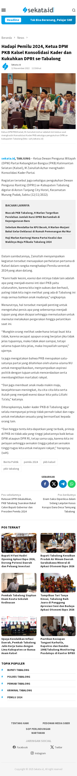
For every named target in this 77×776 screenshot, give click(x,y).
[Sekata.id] (38, 9)
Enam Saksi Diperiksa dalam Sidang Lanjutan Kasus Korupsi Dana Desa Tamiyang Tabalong (59, 503)
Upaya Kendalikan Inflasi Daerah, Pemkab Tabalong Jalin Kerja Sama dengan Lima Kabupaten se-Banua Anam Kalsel (18, 646)
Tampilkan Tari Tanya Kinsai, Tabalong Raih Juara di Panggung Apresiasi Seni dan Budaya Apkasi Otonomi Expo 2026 (57, 602)
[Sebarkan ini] (45, 484)
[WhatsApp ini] (72, 484)
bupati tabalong (18, 670)
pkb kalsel (49, 462)
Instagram (40, 753)
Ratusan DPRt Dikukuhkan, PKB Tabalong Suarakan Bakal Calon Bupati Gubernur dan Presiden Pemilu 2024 (18, 503)
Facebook (22, 747)
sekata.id (8, 158)
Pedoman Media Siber (56, 723)
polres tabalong (18, 676)
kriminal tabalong (19, 690)
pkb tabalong (11, 468)
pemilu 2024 (31, 462)
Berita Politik (11, 462)
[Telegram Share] (63, 484)
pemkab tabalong (18, 683)
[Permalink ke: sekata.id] (5, 66)
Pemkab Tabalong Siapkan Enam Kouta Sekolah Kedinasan (18, 599)
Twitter (58, 747)
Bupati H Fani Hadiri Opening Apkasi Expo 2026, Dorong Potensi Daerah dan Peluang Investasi (18, 561)
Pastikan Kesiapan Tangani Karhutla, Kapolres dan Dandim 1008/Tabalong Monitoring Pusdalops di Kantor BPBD (57, 646)
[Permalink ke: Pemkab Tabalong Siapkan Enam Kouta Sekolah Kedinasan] (19, 583)
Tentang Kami (20, 723)
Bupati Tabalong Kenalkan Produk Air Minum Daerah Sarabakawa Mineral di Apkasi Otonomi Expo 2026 (57, 561)
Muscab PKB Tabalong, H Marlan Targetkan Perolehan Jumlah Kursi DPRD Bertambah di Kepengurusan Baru (32, 217)
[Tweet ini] (54, 484)
